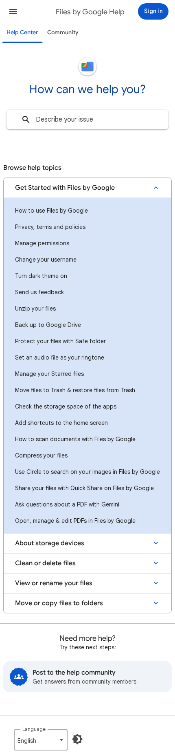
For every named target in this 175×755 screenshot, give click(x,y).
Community (63, 32)
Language (34, 729)
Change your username (46, 259)
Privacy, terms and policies (50, 227)
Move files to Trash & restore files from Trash (75, 390)
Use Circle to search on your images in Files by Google (87, 471)
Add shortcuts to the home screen (61, 422)
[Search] (26, 119)
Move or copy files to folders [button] (59, 603)
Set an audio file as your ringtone (59, 357)
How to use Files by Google (51, 210)
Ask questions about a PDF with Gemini (67, 504)
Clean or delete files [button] (45, 563)
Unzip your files (35, 308)
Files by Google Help (90, 11)
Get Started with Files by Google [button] (65, 188)
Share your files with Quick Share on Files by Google (84, 488)
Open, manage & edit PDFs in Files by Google (75, 520)
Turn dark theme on (41, 276)
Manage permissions (42, 243)
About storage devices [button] (49, 543)
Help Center (22, 32)
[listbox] (41, 740)
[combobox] (87, 119)
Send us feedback (39, 292)
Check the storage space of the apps (65, 406)
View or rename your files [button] (53, 583)
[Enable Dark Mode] (77, 739)
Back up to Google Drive (48, 325)
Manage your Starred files (49, 374)
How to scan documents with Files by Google (75, 439)
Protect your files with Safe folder (60, 341)
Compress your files (41, 455)
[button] (13, 11)
